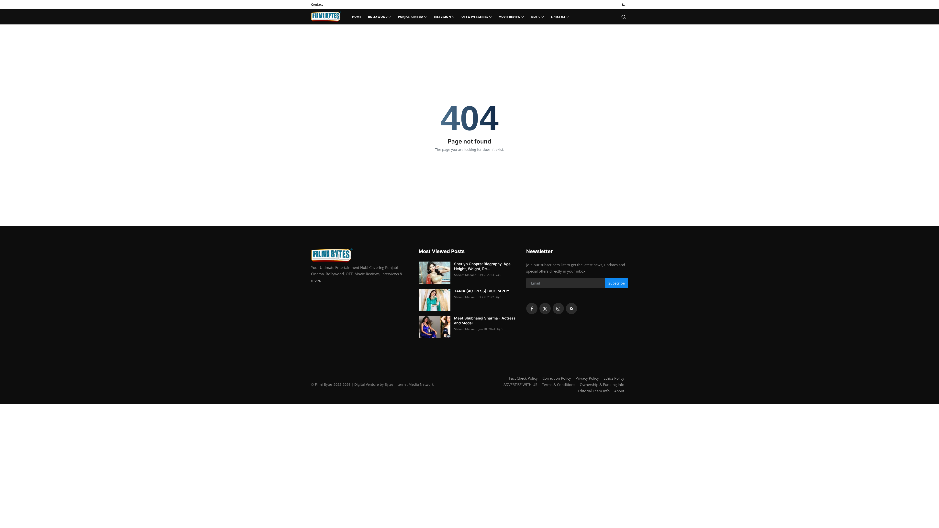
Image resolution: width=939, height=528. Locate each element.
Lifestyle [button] (558, 17)
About (619, 390)
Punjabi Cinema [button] (410, 17)
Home (356, 17)
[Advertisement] (469, 40)
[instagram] (558, 308)
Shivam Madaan (465, 275)
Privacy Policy (587, 378)
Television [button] (442, 17)
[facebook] (531, 308)
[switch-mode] (624, 4)
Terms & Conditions (558, 384)
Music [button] (535, 17)
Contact (317, 4)
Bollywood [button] (378, 17)
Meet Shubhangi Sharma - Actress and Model (484, 320)
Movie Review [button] (509, 17)
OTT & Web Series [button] (474, 17)
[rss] (571, 308)
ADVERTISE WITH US (520, 384)
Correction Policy (556, 378)
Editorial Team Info (594, 390)
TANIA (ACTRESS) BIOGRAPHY (481, 291)
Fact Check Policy (523, 378)
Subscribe (616, 283)
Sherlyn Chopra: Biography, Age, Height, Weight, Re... (483, 266)
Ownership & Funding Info (602, 384)
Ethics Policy (614, 378)
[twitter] (545, 308)
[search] (623, 16)
